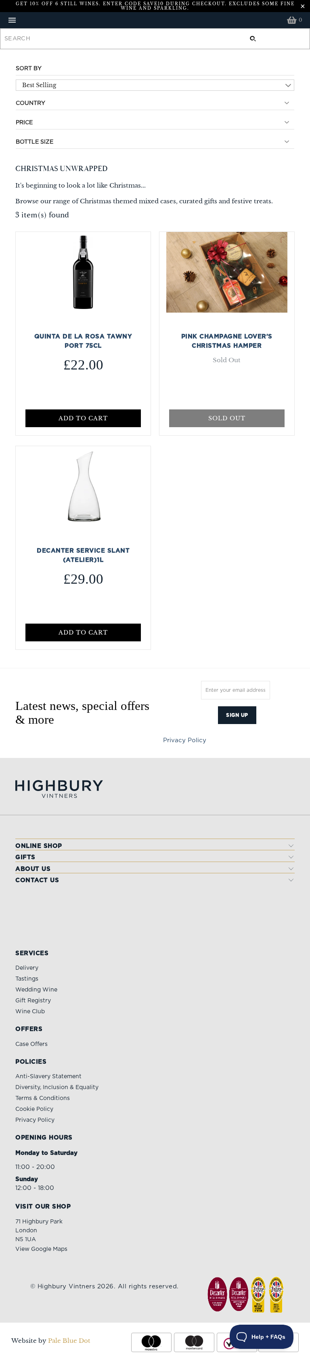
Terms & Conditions (42, 1098)
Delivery (26, 968)
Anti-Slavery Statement (48, 1076)
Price (24, 122)
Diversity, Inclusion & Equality (56, 1087)
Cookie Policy (34, 1109)
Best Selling (39, 85)
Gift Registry (33, 1001)
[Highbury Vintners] (155, 20)
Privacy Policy (184, 740)
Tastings (26, 979)
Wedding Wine (36, 990)
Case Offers (31, 1044)
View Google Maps (41, 1249)
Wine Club (30, 1011)
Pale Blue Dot (69, 1340)
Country (30, 103)
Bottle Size (34, 142)
